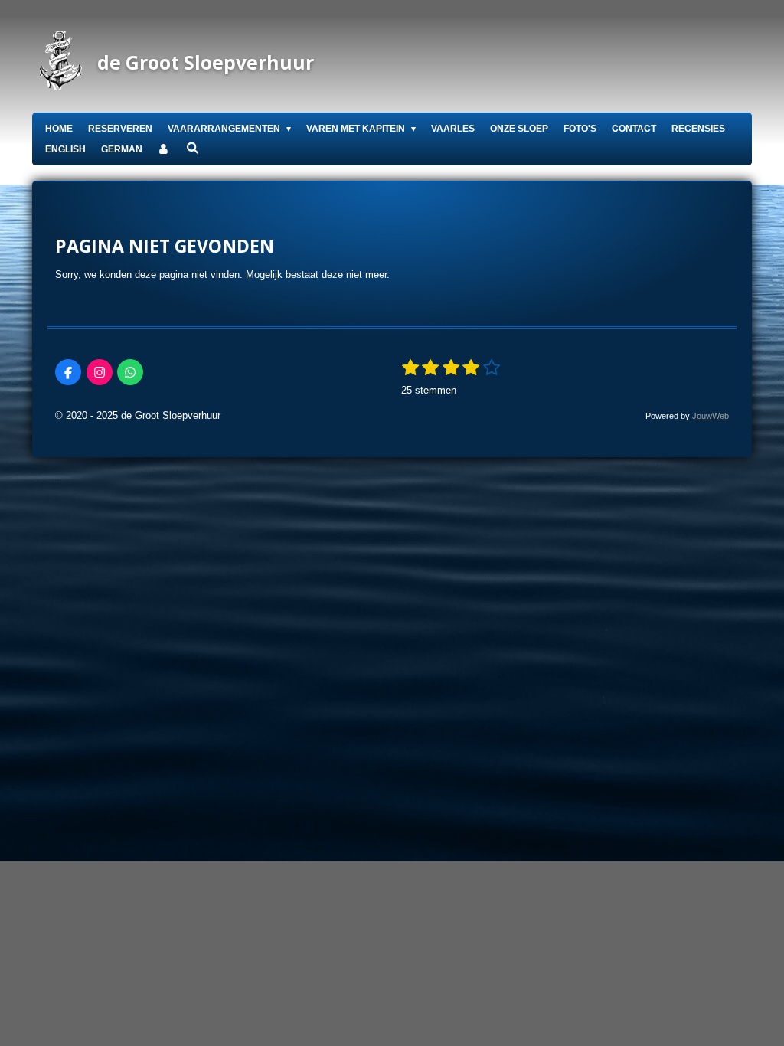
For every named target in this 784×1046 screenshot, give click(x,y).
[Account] (164, 149)
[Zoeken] (192, 147)
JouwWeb (710, 415)
